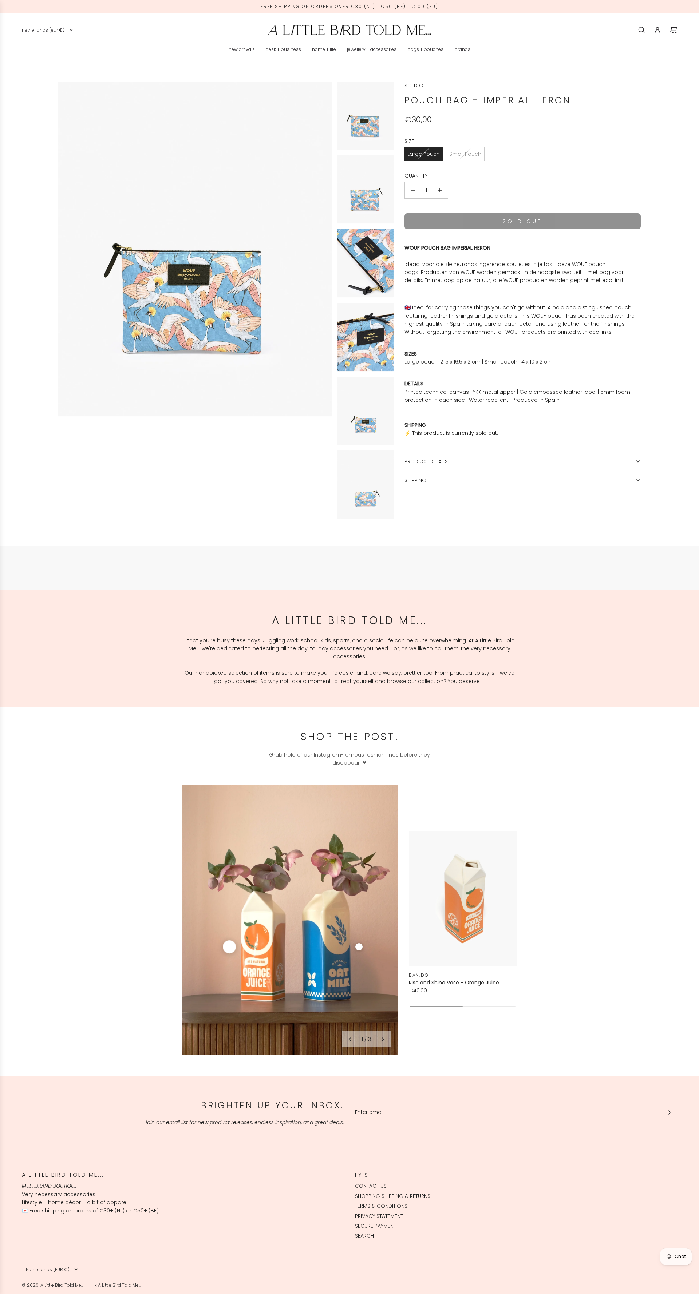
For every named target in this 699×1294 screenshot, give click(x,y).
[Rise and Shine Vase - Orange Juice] (463, 898)
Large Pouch (423, 154)
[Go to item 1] (229, 947)
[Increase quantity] (440, 190)
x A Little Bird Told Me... (118, 1285)
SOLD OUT (416, 85)
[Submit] (669, 1112)
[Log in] (657, 30)
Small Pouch (465, 154)
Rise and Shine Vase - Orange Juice (454, 982)
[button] (350, 1039)
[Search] (641, 30)
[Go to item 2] (359, 947)
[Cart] (674, 30)
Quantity (415, 175)
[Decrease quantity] (413, 190)
